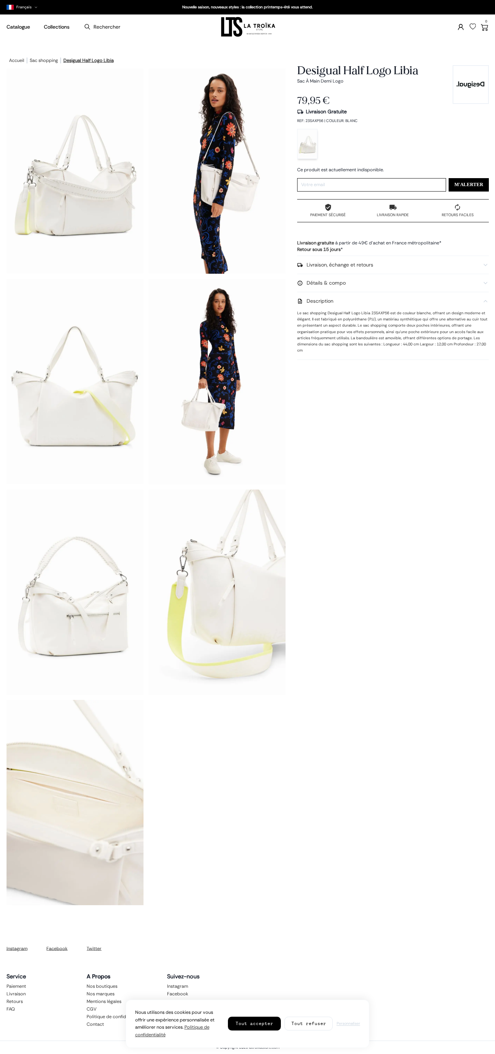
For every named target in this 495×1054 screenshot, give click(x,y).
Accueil (16, 60)
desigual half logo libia (88, 60)
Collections (57, 27)
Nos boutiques (102, 986)
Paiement (16, 986)
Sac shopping (44, 60)
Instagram (17, 948)
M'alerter (468, 184)
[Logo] (247, 27)
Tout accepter (254, 1023)
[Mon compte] (461, 27)
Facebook (56, 948)
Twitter (94, 948)
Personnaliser (348, 1023)
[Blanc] (307, 144)
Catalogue (18, 27)
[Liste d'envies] (473, 27)
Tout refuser (308, 1023)
